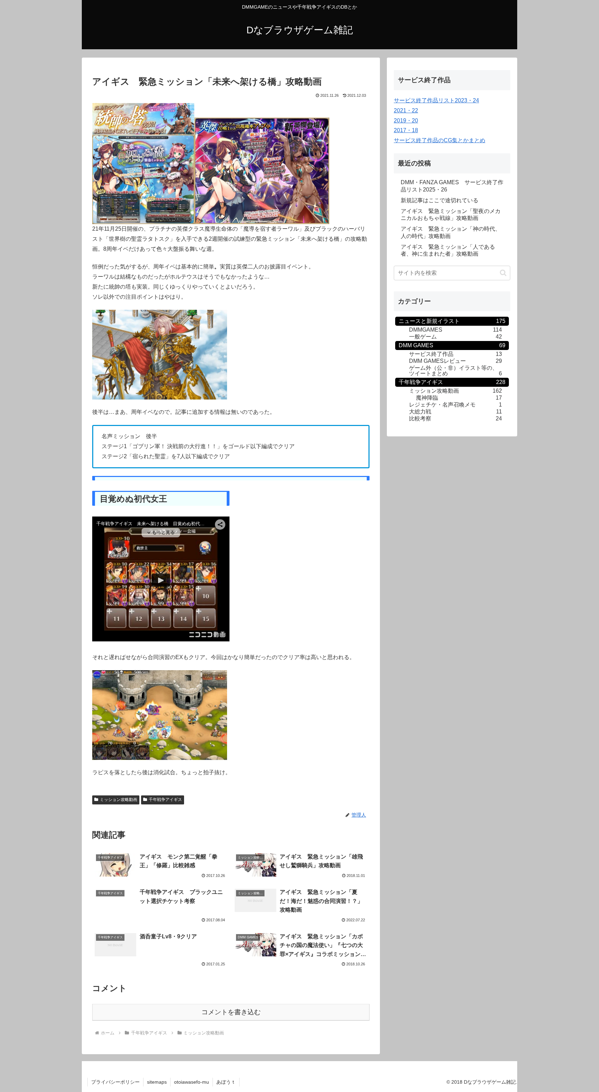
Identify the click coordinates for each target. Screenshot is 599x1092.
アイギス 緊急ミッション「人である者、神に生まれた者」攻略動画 (448, 250)
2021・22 (406, 110)
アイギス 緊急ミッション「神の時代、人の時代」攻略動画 (451, 232)
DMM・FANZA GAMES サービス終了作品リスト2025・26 (452, 186)
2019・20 (406, 120)
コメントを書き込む (231, 1012)
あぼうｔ (226, 1082)
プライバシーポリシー (115, 1082)
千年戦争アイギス (165, 799)
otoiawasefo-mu (191, 1082)
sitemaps (157, 1082)
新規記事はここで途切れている (439, 200)
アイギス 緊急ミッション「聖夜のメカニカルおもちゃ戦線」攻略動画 (451, 214)
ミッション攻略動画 (118, 799)
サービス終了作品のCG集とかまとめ (439, 140)
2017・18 (406, 130)
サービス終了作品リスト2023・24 (436, 100)
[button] (503, 273)
